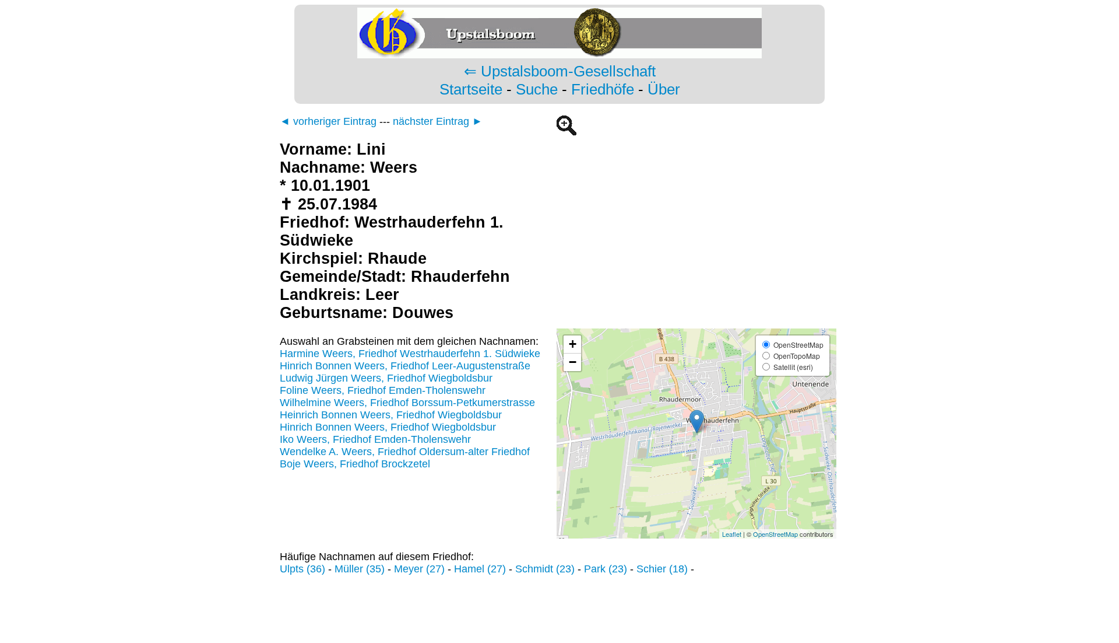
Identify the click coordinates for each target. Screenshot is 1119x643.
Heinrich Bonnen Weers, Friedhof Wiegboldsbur (391, 415)
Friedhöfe (602, 89)
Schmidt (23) (545, 569)
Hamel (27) (480, 569)
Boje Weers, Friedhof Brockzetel (355, 464)
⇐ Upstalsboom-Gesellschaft (560, 71)
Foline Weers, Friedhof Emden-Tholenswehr (382, 390)
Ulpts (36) (302, 569)
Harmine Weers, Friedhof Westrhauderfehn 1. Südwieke (410, 353)
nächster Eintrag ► (438, 121)
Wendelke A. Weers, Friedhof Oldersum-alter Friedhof (405, 451)
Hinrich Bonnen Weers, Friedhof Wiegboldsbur (388, 427)
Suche (537, 89)
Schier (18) (662, 569)
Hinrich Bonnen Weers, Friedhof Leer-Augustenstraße (405, 366)
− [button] (572, 362)
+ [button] (572, 344)
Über (664, 89)
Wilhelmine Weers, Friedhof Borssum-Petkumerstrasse (407, 402)
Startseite (470, 89)
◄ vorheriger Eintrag (328, 121)
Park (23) (605, 569)
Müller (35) (360, 569)
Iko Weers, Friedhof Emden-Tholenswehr (375, 439)
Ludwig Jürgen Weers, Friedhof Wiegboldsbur (386, 378)
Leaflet (731, 534)
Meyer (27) (419, 569)
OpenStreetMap (775, 534)
